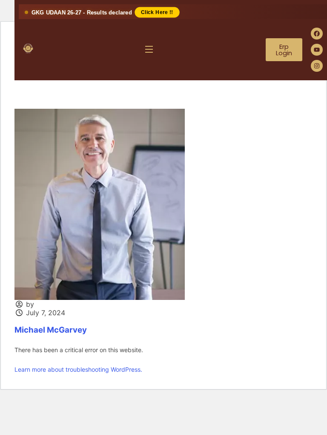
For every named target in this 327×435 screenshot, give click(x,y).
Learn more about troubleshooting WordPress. (78, 369)
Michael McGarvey (50, 330)
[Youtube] (317, 50)
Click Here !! (157, 12)
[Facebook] (317, 34)
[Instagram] (317, 66)
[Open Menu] (149, 50)
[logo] (28, 48)
